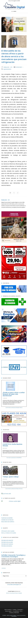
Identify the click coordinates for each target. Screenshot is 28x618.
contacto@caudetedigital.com (14, 584)
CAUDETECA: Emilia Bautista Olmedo (12, 445)
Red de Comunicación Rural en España (14, 593)
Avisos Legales (8, 611)
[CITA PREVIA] (14, 288)
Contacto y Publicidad (14, 612)
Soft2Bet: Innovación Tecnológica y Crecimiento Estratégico (13, 556)
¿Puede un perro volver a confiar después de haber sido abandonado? (14, 394)
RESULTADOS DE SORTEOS (7, 521)
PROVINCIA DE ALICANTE (7, 542)
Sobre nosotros (7, 609)
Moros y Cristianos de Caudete (8, 533)
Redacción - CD (8, 67)
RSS (21, 611)
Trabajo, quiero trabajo (11, 477)
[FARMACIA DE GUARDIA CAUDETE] (14, 301)
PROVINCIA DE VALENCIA (7, 544)
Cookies (14, 609)
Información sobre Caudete (7, 531)
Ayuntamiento (7, 69)
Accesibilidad (16, 611)
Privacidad (20, 609)
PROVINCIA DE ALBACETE (7, 540)
